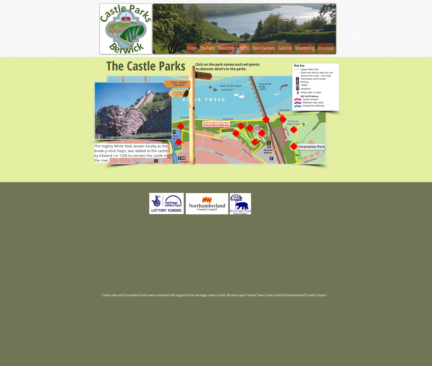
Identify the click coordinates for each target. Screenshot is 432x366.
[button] (244, 28)
